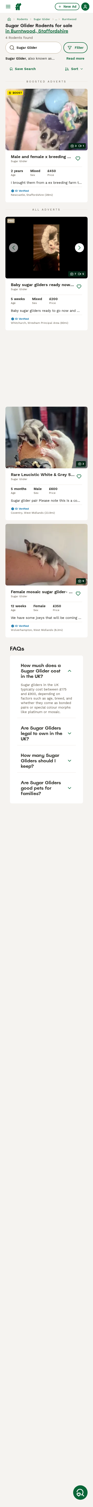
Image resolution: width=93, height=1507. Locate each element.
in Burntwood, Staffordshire (36, 31)
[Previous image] (13, 247)
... (56, 19)
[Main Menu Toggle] (8, 6)
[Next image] (79, 247)
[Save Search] (80, 1492)
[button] (46, 247)
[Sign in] (85, 6)
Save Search (25, 69)
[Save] (77, 158)
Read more (75, 58)
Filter (79, 48)
